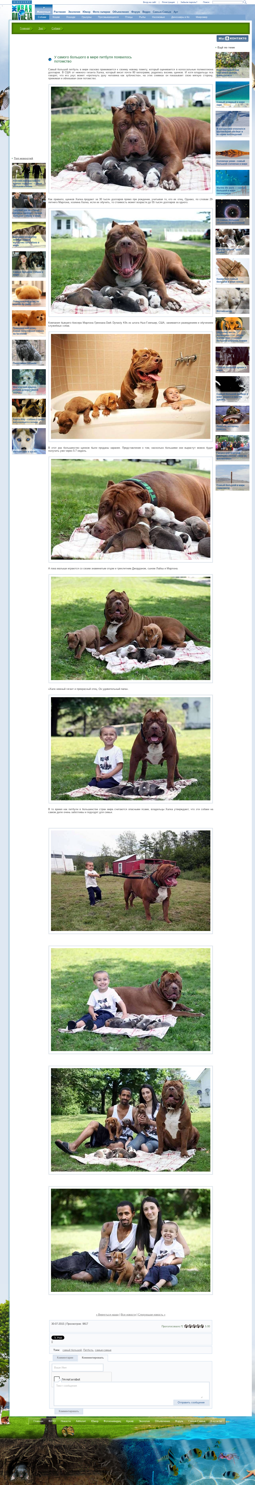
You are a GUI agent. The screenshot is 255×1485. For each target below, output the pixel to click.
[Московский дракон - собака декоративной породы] (29, 384)
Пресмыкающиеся (108, 17)
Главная (25, 28)
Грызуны (87, 17)
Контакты (216, 1421)
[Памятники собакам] (29, 355)
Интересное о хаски (24, 451)
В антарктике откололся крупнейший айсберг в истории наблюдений (231, 131)
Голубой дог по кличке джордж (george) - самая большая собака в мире (27, 213)
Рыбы (142, 17)
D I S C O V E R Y (22, 2)
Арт (176, 11)
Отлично (202, 1326)
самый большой (72, 1350)
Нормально (194, 1326)
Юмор (86, 11)
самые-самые (103, 1350)
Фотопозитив (224, 311)
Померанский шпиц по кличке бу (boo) (26, 303)
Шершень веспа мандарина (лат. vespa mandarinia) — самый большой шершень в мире (232, 336)
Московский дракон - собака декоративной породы (25, 390)
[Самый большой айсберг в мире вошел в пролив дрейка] (232, 391)
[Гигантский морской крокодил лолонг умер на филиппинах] (232, 450)
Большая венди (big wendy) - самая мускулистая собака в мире (26, 241)
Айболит (81, 1421)
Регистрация (168, 2)
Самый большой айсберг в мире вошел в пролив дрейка (232, 397)
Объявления (121, 11)
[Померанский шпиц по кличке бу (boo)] (29, 296)
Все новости (128, 1314)
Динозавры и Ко (180, 17)
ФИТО (52, 1421)
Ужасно (186, 1326)
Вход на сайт (149, 2)
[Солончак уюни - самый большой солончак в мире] (232, 155)
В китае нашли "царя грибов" (229, 251)
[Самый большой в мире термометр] (232, 480)
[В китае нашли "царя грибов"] (232, 244)
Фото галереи (101, 11)
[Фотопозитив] (232, 303)
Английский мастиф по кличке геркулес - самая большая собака (27, 183)
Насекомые (158, 17)
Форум (135, 11)
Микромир (201, 17)
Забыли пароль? (188, 2)
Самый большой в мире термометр (231, 486)
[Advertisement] (26, 95)
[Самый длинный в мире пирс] (232, 96)
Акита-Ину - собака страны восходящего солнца (29, 421)
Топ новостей (23, 158)
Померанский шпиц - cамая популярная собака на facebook (28, 331)
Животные (43, 11)
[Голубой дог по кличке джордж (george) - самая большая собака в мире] (29, 207)
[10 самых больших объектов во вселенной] (232, 214)
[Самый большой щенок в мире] (232, 362)
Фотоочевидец (112, 1421)
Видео (146, 11)
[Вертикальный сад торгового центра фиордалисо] (232, 67)
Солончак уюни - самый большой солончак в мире (232, 162)
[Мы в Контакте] (232, 40)
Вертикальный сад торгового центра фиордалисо (228, 73)
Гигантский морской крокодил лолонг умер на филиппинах (232, 456)
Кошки (56, 17)
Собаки (42, 17)
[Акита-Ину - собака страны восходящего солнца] (29, 414)
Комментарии (65, 1357)
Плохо (190, 1326)
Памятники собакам (24, 363)
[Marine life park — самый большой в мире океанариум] (232, 185)
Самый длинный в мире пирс (231, 103)
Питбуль (88, 1350)
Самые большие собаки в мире (28, 273)
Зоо (40, 28)
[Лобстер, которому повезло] (232, 421)
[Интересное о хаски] (29, 443)
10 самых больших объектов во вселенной (230, 221)
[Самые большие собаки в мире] (29, 266)
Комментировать (93, 1357)
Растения (60, 11)
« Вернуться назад (107, 1314)
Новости (66, 1421)
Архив (129, 1421)
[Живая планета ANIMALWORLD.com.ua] (20, 13)
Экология (74, 11)
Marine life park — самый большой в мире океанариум (231, 190)
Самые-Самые (162, 11)
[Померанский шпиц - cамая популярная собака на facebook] (29, 325)
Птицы (129, 17)
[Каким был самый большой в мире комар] (232, 273)
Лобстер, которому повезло (228, 428)
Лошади (70, 17)
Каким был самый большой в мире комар (230, 280)
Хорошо (198, 1326)
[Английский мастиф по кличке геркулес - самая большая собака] (29, 178)
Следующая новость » (151, 1314)
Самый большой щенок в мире (231, 369)
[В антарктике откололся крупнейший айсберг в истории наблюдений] (232, 126)
